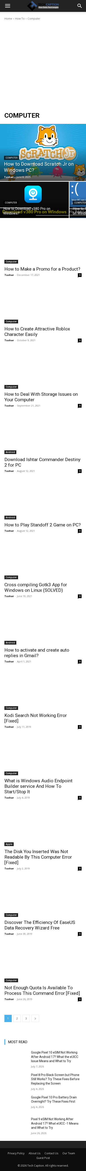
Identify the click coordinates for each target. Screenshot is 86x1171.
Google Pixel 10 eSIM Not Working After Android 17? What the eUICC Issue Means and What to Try (54, 1057)
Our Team (68, 1153)
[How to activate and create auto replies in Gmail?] (43, 625)
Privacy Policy (16, 1153)
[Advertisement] (43, 66)
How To (20, 18)
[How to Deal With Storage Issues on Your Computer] (43, 369)
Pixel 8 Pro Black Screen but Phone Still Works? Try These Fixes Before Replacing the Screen (55, 1079)
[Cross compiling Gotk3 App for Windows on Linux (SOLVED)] (43, 560)
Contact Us (51, 1153)
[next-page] (35, 1018)
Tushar (9, 275)
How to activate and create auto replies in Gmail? (36, 652)
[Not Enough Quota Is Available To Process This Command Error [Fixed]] (43, 963)
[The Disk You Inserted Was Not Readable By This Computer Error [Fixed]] (43, 827)
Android (10, 452)
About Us (34, 1153)
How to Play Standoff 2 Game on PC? (42, 525)
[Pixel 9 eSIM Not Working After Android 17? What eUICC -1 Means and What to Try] (16, 1125)
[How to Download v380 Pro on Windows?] (34, 200)
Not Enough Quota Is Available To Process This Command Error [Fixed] (42, 990)
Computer (11, 158)
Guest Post (43, 1158)
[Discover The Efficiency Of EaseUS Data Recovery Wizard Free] (43, 897)
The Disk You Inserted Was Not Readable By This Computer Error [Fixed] (38, 857)
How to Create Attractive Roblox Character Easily (37, 331)
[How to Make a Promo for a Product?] (43, 244)
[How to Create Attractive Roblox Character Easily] (43, 304)
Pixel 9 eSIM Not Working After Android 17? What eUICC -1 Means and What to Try (55, 1123)
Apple (9, 844)
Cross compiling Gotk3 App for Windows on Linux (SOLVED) (35, 587)
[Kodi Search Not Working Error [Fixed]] (43, 690)
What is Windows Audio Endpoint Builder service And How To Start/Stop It (38, 786)
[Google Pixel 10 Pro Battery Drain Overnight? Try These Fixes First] (16, 1103)
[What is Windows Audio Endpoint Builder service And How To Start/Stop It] (43, 756)
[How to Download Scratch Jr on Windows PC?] (43, 152)
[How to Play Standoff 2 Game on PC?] (43, 500)
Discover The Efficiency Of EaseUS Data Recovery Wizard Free (39, 925)
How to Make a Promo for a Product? (42, 269)
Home (8, 18)
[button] (7, 6)
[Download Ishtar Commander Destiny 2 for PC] (43, 435)
